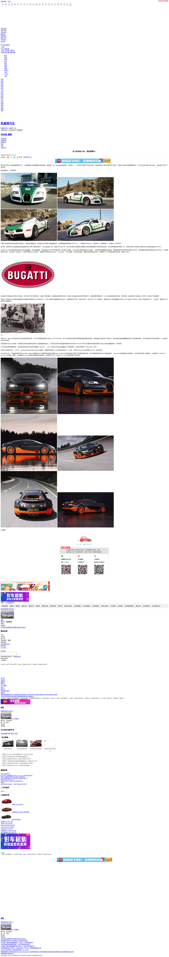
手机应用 (3, 32)
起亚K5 (25, 694)
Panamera (4, 825)
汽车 (2, 90)
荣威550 (31, 696)
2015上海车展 (5, 48)
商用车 (12, 50)
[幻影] (6, 819)
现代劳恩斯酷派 (19, 696)
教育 (2, 97)
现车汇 (6, 70)
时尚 (2, 88)
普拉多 (42, 694)
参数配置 (3, 140)
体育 (2, 86)
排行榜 (3, 41)
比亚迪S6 (11, 696)
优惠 (5, 66)
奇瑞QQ (26, 696)
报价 (5, 65)
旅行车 (3, 689)
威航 (10, 134)
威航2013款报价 (105, 606)
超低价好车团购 (163, 1)
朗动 (7, 696)
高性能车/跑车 (5, 691)
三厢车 (3, 680)
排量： (3, 623)
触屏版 (3, 34)
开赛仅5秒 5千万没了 (7, 779)
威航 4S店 (60, 606)
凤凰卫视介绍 (69, 952)
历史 (2, 101)
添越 (2, 821)
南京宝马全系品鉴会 (50, 750)
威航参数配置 (5, 606)
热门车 (3, 678)
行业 (5, 76)
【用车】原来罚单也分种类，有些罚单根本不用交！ (18, 763)
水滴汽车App (27, 157)
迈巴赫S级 (4, 832)
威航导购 (38, 606)
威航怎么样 (24, 606)
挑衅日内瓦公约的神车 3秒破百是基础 (15, 940)
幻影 (13, 819)
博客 (2, 105)
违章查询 (3, 36)
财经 (2, 83)
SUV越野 (3, 685)
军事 (2, 103)
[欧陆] (6, 804)
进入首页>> (10, 711)
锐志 (38, 694)
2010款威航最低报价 (129, 606)
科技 (2, 94)
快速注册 (6, 52)
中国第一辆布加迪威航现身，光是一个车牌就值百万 (17, 942)
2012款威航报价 (86, 606)
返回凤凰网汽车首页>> (8, 609)
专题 (2, 50)
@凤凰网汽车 (10, 602)
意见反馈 (62, 952)
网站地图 (12, 52)
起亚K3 (17, 694)
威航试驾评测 (45, 606)
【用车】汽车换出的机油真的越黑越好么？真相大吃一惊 (19, 761)
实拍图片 (3, 142)
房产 (2, 92)
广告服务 (31, 952)
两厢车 (3, 682)
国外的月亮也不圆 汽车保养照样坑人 (12, 781)
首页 (2, 79)
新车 (5, 55)
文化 (2, 99)
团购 (5, 68)
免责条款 (50, 952)
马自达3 (3, 696)
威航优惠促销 (53, 606)
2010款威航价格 (146, 606)
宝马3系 (13, 694)
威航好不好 (31, 606)
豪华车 (3, 684)
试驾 (5, 57)
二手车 (6, 74)
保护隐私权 (43, 952)
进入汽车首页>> (6, 774)
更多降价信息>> (6, 644)
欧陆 (13, 804)
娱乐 (2, 85)
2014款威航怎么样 (156, 606)
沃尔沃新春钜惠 (22, 748)
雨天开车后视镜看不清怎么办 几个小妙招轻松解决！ (17, 775)
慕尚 (2, 823)
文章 (2, 146)
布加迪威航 (4, 733)
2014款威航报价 (95, 606)
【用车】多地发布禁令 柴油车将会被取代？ (15, 756)
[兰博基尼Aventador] (6, 812)
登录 (2, 52)
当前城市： (4, 640)
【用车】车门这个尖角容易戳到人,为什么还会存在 (17, 754)
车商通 (7, 50)
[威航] (7, 618)
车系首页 (3, 138)
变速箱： (3, 625)
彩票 (2, 107)
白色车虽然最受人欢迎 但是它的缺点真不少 (14, 778)
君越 (55, 694)
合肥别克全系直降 (36, 748)
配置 (16, 733)
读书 (2, 96)
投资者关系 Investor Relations (19, 952)
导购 (5, 59)
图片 (5, 63)
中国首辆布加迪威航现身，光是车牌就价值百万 (16, 944)
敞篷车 (3, 692)
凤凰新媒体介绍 (6, 952)
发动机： (3, 724)
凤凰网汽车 (8, 123)
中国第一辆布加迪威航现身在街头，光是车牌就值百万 (18, 946)
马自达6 (29, 694)
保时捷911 (4, 830)
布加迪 (4, 134)
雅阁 (2, 694)
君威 (5, 694)
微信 (8, 45)
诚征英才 (37, 952)
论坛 (5, 72)
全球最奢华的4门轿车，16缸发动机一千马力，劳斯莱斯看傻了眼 (21, 948)
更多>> (3, 791)
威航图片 (12, 606)
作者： (3, 602)
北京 (9, 1)
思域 (21, 694)
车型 (5, 61)
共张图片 (15, 718)
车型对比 (3, 39)
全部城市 (70, 4)
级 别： (3, 722)
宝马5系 (34, 694)
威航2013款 (138, 606)
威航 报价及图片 (68, 606)
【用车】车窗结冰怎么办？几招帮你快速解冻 (16, 765)
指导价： (3, 720)
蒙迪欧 (8, 694)
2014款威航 (113, 606)
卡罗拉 (46, 694)
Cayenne (3, 827)
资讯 (2, 81)
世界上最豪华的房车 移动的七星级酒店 (13, 777)
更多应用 (3, 28)
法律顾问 (56, 952)
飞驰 (2, 829)
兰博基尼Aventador (17, 812)
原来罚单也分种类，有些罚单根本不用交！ (14, 784)
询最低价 (3, 711)
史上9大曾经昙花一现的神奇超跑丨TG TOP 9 (15, 950)
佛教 (2, 109)
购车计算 (3, 38)
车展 (2, 47)
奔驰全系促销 (8, 748)
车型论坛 (3, 147)
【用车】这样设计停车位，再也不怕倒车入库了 (16, 758)
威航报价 (18, 606)
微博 (5, 45)
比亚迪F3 (51, 694)
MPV (2, 687)
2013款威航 (120, 606)
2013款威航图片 (77, 606)
